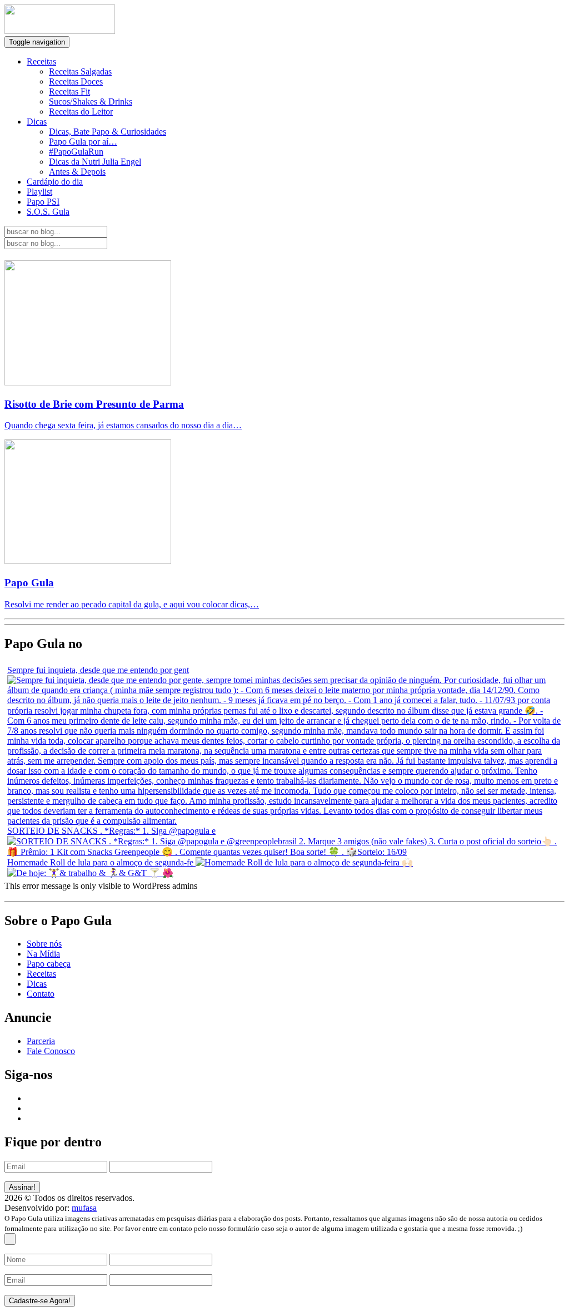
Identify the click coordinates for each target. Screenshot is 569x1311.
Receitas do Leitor (81, 111)
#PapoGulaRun (76, 151)
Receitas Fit (69, 91)
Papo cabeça (49, 963)
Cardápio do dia (55, 181)
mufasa (84, 1208)
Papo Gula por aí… (83, 141)
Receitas (41, 61)
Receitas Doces (76, 81)
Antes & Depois (77, 171)
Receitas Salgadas (80, 71)
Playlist (39, 191)
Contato (40, 993)
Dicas (37, 121)
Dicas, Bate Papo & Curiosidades (107, 131)
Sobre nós (44, 943)
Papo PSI (43, 201)
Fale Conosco (51, 1051)
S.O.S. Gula (48, 211)
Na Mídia (43, 953)
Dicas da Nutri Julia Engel (95, 161)
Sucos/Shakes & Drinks (90, 101)
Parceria (41, 1041)
